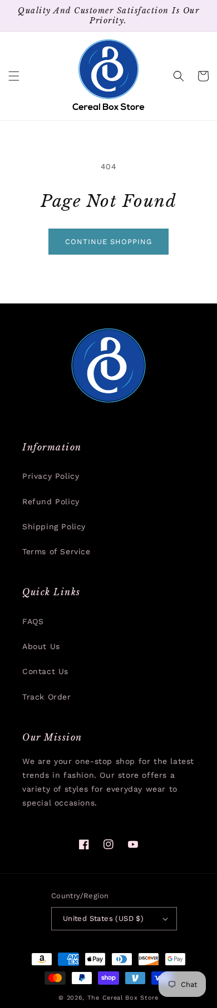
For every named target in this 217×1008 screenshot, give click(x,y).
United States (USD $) (103, 918)
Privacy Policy (50, 476)
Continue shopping (108, 241)
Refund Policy (51, 501)
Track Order (46, 696)
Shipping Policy (54, 526)
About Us (41, 646)
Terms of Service (56, 551)
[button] (14, 76)
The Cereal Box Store (123, 997)
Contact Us (45, 671)
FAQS (32, 621)
